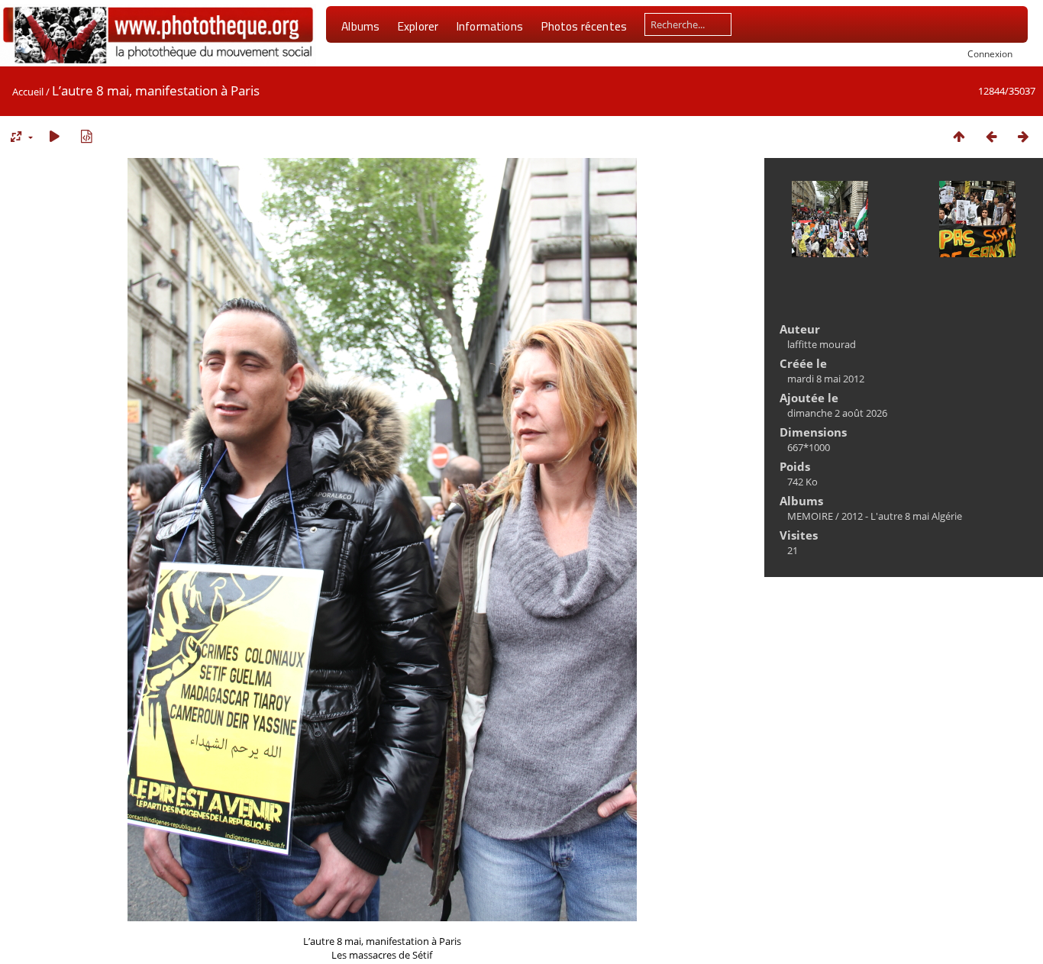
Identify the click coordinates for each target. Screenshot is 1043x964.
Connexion (989, 53)
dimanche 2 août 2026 (837, 413)
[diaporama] (54, 136)
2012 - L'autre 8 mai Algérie (901, 516)
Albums (360, 26)
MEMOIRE (810, 516)
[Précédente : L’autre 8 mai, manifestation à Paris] (991, 136)
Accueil (28, 91)
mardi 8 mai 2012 (825, 378)
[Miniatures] (959, 136)
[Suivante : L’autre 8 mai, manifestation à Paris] (1023, 136)
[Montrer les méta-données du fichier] (86, 136)
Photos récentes (584, 26)
